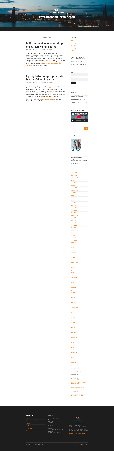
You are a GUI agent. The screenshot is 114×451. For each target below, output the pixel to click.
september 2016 (74, 359)
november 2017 (74, 332)
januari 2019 (73, 297)
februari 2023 (73, 217)
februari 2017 (73, 347)
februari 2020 (73, 275)
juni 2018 (73, 314)
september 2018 (74, 307)
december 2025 (74, 172)
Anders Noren (81, 444)
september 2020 (74, 262)
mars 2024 (73, 200)
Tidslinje (54, 29)
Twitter (75, 433)
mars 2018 (73, 322)
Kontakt (70, 29)
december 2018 (74, 300)
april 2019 (73, 290)
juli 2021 (72, 247)
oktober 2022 (73, 227)
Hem (27, 29)
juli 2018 (72, 312)
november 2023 (74, 210)
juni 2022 (73, 232)
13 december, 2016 (30, 82)
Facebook (71, 433)
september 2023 (74, 215)
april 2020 (73, 270)
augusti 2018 (73, 310)
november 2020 (74, 257)
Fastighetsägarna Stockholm (44, 49)
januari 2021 (73, 252)
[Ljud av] (84, 120)
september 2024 (74, 190)
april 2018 (73, 319)
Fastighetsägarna (84, 95)
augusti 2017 (73, 339)
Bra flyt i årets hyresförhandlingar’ (51, 87)
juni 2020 (73, 265)
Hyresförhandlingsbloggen (36, 444)
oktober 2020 (73, 260)
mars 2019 (73, 292)
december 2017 (74, 329)
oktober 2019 (73, 282)
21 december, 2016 (30, 49)
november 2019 (74, 280)
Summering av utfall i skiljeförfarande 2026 (78, 372)
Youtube (83, 433)
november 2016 (74, 354)
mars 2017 (73, 344)
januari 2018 (73, 327)
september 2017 (74, 337)
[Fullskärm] (86, 120)
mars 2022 (73, 235)
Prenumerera (29, 428)
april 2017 (73, 342)
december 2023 (74, 207)
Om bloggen (62, 29)
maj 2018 (73, 317)
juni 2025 (73, 180)
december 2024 (74, 185)
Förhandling (73, 45)
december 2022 (74, 222)
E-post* (72, 77)
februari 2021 (73, 250)
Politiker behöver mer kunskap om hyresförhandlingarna (44, 45)
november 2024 (74, 187)
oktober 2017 (73, 334)
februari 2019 (73, 295)
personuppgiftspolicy (75, 62)
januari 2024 (73, 205)
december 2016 (74, 352)
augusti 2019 (73, 287)
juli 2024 (72, 195)
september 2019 (74, 285)
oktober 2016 (73, 357)
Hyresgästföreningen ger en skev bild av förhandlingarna (45, 77)
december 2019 (74, 277)
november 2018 (74, 302)
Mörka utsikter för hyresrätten (47, 99)
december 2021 (74, 237)
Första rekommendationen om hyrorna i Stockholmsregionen (79, 383)
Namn (72, 72)
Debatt (72, 40)
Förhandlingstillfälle (75, 48)
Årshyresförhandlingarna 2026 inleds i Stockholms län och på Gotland (79, 395)
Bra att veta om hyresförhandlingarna (40, 29)
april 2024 (73, 197)
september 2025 (74, 177)
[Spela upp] (72, 120)
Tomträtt (73, 50)
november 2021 (74, 240)
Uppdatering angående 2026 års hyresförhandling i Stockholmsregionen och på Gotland (79, 389)
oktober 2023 (73, 212)
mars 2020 (73, 272)
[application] (79, 117)
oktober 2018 (73, 305)
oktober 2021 (73, 242)
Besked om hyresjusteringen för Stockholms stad (77, 377)
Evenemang (73, 43)
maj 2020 (73, 267)
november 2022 (74, 225)
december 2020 (74, 255)
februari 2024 (73, 202)
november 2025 (74, 175)
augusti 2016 (73, 362)
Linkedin (79, 433)
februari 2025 (73, 182)
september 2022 (74, 230)
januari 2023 (73, 220)
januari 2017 (73, 349)
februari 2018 (73, 324)
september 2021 (74, 245)
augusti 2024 (73, 192)
